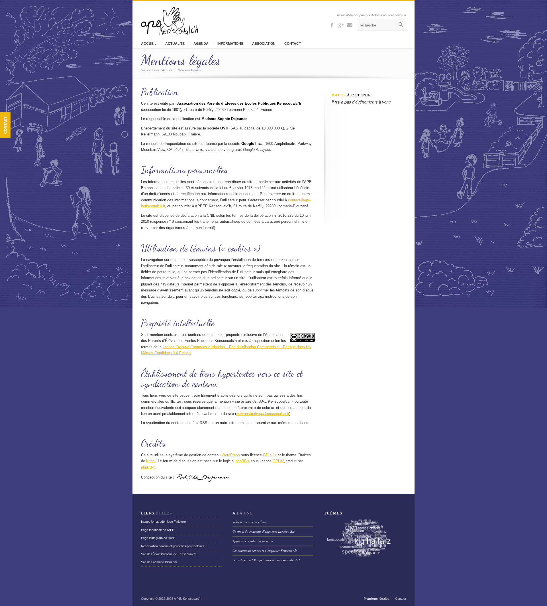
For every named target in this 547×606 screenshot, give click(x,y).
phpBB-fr (148, 467)
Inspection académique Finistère (163, 521)
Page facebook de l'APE (157, 530)
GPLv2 (278, 461)
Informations (230, 43)
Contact (5, 125)
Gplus (340, 25)
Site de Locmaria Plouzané (159, 562)
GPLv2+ (270, 455)
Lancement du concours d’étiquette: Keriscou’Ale (264, 550)
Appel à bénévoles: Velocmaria (252, 541)
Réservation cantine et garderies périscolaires (173, 546)
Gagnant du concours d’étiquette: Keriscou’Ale (263, 531)
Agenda (201, 43)
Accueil (148, 43)
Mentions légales (181, 60)
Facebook (332, 25)
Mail (349, 25)
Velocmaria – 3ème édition (250, 522)
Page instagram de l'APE (158, 538)
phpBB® (243, 461)
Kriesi (151, 461)
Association (263, 43)
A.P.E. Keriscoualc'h (187, 598)
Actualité (175, 43)
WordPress (231, 455)
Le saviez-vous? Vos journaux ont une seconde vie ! (266, 560)
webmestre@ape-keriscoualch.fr (262, 414)
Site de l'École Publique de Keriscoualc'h (168, 554)
